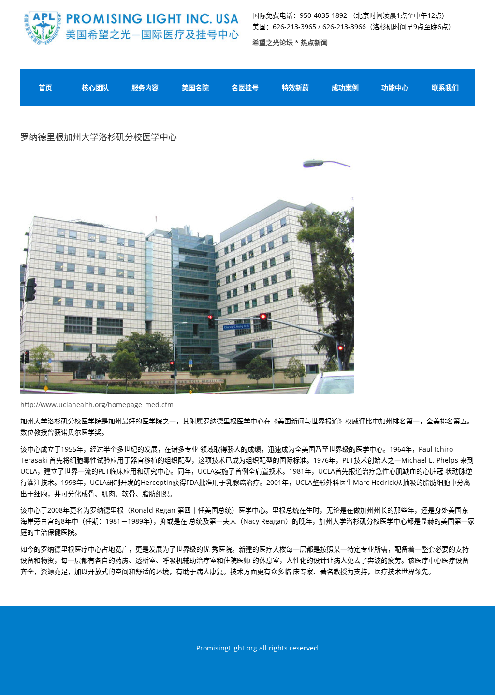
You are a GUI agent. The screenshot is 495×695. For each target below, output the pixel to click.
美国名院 (195, 87)
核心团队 (95, 87)
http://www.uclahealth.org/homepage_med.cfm (97, 404)
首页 (45, 87)
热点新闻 (314, 42)
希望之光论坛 (273, 42)
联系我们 (445, 87)
